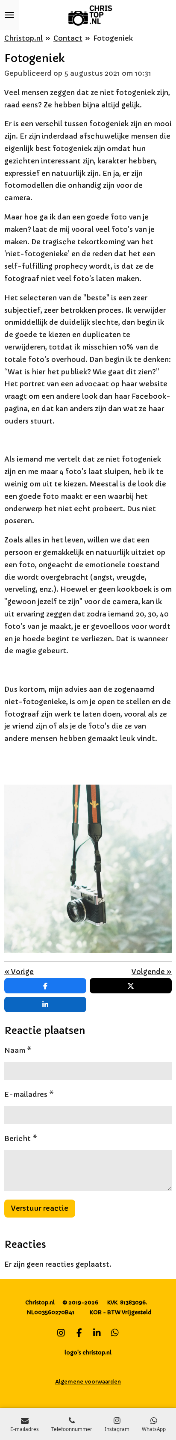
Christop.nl (23, 38)
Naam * (18, 1050)
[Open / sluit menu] (9, 15)
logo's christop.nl (88, 1352)
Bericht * (20, 1138)
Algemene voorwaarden (88, 1381)
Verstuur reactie (39, 1208)
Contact (67, 38)
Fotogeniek (113, 38)
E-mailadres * (29, 1094)
